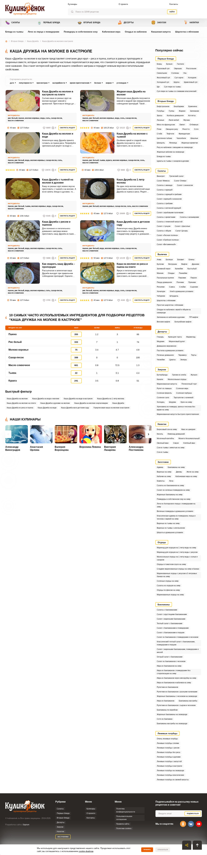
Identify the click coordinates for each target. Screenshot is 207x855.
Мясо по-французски (166, 125)
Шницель (161, 143)
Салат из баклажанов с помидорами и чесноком (177, 637)
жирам (109, 83)
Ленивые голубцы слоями (168, 743)
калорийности (58, 83)
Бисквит (180, 260)
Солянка (175, 73)
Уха (184, 73)
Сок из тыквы (162, 452)
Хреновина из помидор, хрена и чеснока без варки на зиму (176, 408)
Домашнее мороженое (166, 346)
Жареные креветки (189, 143)
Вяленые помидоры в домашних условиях (175, 511)
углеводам (121, 83)
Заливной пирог (163, 269)
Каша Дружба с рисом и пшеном (56, 223)
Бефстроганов (163, 106)
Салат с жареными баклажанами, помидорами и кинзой (178, 650)
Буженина (192, 106)
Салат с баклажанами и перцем (170, 633)
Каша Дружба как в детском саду (133, 223)
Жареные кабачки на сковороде (170, 152)
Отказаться (163, 849)
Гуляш (171, 111)
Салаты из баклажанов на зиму (170, 485)
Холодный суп (163, 82)
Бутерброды (162, 375)
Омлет (182, 125)
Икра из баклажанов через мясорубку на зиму (176, 678)
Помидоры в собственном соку (81, 31)
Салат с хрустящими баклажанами (172, 614)
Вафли (184, 264)
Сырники (194, 287)
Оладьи (171, 273)
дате (12, 83)
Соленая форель (164, 393)
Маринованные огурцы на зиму (170, 595)
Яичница (173, 143)
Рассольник (191, 68)
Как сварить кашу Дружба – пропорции (58, 265)
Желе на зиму (193, 472)
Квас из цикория (188, 429)
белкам (97, 83)
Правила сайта (122, 824)
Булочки (160, 264)
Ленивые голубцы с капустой (169, 761)
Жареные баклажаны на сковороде (172, 714)
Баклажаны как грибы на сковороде (172, 723)
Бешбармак (179, 106)
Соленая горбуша (184, 393)
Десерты (126, 22)
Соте (196, 129)
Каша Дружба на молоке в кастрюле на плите (57, 93)
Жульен (194, 375)
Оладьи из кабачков (136, 31)
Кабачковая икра (111, 31)
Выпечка (162, 254)
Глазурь (160, 337)
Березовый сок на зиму (167, 429)
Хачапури (161, 291)
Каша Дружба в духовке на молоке (55, 403)
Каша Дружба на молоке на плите (21, 403)
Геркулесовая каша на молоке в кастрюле (111, 408)
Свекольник (162, 73)
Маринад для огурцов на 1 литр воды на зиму (176, 548)
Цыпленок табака (164, 138)
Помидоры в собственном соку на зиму (173, 499)
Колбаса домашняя (175, 115)
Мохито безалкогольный (189, 438)
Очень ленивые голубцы (167, 739)
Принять (147, 849)
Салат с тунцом (163, 226)
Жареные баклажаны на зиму (169, 495)
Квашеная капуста (161, 31)
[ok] (183, 824)
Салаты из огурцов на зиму (168, 586)
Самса (172, 287)
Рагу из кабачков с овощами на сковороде (175, 147)
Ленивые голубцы (167, 733)
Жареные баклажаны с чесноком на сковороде (177, 696)
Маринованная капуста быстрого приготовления (178, 414)
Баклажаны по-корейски (167, 710)
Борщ (159, 64)
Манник (160, 273)
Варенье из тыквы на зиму (168, 523)
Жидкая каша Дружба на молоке (131, 93)
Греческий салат (176, 176)
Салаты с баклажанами (167, 610)
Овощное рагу (172, 129)
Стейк (159, 134)
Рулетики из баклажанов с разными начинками (177, 692)
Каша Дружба (33, 41)
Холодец (160, 402)
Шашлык (194, 138)
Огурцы (162, 542)
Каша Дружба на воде (47, 408)
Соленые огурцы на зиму (168, 581)
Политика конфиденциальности (125, 810)
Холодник (192, 78)
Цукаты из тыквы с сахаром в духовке (173, 161)
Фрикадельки (184, 134)
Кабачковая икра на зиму (186, 476)
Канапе (160, 379)
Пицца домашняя (164, 282)
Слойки (182, 287)
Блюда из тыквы (14, 31)
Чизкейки (161, 360)
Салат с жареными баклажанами (171, 619)
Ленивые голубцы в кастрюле (169, 766)
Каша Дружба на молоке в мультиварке (91, 403)
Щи (158, 87)
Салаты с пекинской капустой (169, 222)
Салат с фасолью (182, 226)
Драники (195, 264)
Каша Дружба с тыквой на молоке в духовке (57, 181)
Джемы (179, 472)
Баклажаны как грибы (188, 701)
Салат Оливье (180, 181)
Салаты (12, 22)
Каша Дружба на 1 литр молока (130, 181)
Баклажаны (164, 604)
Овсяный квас (163, 443)
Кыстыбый (192, 269)
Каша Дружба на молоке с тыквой (132, 135)
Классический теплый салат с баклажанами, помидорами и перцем (176, 643)
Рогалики (161, 287)
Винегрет (161, 176)
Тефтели (170, 134)
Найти (172, 12)
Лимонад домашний (176, 434)
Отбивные (194, 125)
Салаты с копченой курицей (169, 208)
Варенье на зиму (164, 472)
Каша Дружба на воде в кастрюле (78, 399)
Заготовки (163, 462)
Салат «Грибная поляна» (168, 240)
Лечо (171, 481)
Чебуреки (161, 296)
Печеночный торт (189, 384)
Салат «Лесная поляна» (167, 235)
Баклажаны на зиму (176, 467)
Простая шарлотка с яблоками (170, 305)
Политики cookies (123, 828)
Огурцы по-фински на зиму (168, 590)
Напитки (191, 22)
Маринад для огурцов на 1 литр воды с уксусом (177, 552)
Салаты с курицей (164, 190)
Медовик (160, 341)
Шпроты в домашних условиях (170, 532)
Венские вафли (163, 322)
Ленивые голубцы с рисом (168, 748)
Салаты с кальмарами (189, 217)
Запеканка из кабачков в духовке (171, 317)
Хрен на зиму (186, 402)
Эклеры (183, 360)
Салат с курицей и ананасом (169, 199)
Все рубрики (63, 837)
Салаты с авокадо (164, 185)
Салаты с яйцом (164, 231)
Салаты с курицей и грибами (169, 194)
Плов (159, 129)
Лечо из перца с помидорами (43, 31)
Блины (191, 260)
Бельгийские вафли (183, 322)
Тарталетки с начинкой (183, 397)
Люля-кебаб (174, 120)
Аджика (160, 467)
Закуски (158, 22)
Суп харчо (179, 78)
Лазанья (160, 120)
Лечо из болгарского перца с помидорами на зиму (176, 505)
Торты (193, 355)
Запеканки (194, 111)
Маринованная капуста (167, 384)
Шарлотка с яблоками (187, 31)
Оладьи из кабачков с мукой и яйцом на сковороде (174, 311)
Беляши (169, 260)
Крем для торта (175, 337)
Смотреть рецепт (67, 128)
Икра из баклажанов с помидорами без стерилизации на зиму (173, 672)
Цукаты (172, 360)
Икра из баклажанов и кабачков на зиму (174, 683)
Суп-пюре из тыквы (172, 87)
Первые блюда (48, 22)
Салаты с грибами (165, 203)
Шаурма (172, 402)
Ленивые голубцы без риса (168, 752)
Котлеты (192, 115)
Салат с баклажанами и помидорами (173, 628)
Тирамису (182, 355)
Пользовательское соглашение (124, 817)
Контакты (173, 4)
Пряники (192, 282)
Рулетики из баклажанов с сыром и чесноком (176, 705)
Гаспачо (180, 64)
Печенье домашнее (165, 355)
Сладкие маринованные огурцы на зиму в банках (178, 569)
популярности (25, 83)
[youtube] (199, 824)
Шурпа (176, 82)
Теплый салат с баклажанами (169, 623)
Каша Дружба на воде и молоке (45, 399)
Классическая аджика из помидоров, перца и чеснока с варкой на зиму (176, 517)
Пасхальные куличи (165, 278)
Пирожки (182, 278)
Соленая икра (182, 388)
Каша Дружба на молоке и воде (57, 135)
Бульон (169, 64)
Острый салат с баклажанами (169, 657)
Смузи (176, 443)
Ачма (159, 260)
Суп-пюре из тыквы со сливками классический (176, 91)
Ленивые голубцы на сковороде (170, 770)
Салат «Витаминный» (166, 244)
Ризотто (186, 129)
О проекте (123, 4)
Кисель (160, 434)
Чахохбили (181, 138)
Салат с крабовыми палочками (170, 213)
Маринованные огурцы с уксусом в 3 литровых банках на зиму (177, 575)
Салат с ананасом (185, 185)
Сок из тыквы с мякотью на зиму (170, 448)
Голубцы (160, 111)
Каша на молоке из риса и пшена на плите (132, 265)
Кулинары (72, 4)
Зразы (159, 115)
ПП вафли (193, 317)
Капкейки (179, 269)
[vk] (191, 824)
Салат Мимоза (163, 181)
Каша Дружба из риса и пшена (20, 408)
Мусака (187, 120)
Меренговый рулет (177, 341)
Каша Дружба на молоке (17, 399)
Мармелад (190, 337)
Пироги (193, 278)
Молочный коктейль (165, 438)
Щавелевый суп (190, 82)
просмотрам (42, 83)
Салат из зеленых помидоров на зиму (173, 490)
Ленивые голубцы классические (170, 775)
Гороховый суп (163, 68)
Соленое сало (163, 397)
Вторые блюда (88, 22)
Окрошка (178, 68)
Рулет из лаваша (164, 388)
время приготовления (79, 83)
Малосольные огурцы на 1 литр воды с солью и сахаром (177, 558)
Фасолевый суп (163, 78)
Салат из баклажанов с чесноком (171, 661)
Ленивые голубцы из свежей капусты (173, 780)
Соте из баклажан (164, 719)
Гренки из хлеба (179, 375)
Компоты (161, 481)
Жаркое (182, 111)
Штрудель (174, 296)
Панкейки (183, 273)
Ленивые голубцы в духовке (169, 757)
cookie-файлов (86, 851)
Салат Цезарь (181, 231)
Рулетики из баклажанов (167, 687)
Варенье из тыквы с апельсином (171, 528)
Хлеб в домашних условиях (181, 291)
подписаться (193, 813)
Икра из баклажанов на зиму (169, 666)
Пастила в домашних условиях (170, 350)
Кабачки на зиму (164, 476)
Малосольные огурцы (177, 379)
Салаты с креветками (166, 217)
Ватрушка (172, 264)
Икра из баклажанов (165, 701)
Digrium (26, 825)
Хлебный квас (189, 443)
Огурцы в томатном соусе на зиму (171, 564)
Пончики (180, 282)
